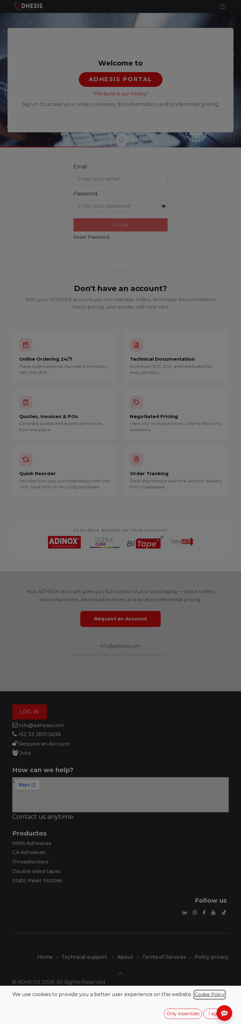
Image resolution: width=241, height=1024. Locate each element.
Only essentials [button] (183, 1013)
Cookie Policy (209, 994)
